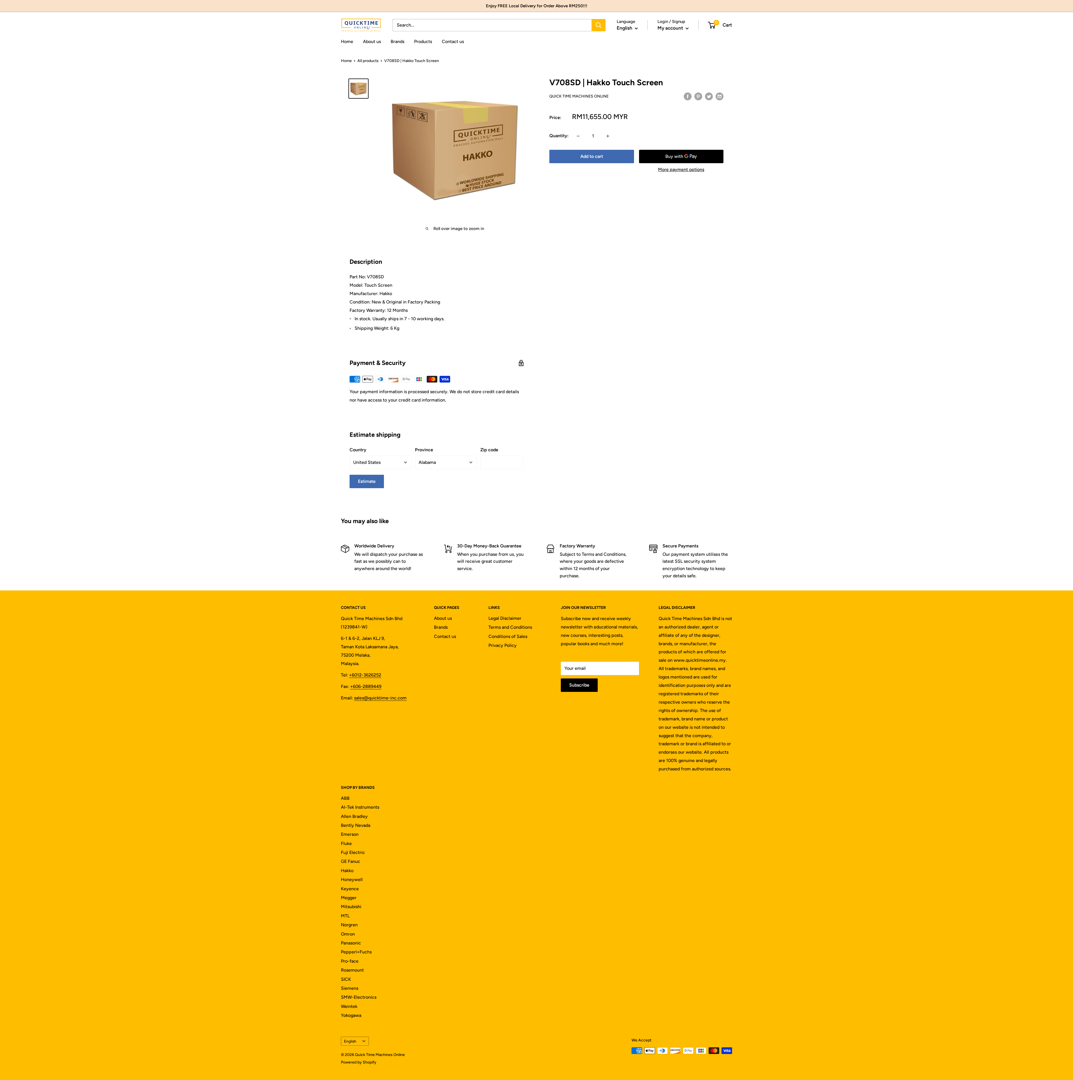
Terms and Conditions (510, 627)
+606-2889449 (365, 686)
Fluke (346, 843)
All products (368, 60)
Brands (397, 41)
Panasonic (351, 943)
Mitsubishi (351, 906)
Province (424, 449)
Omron (348, 934)
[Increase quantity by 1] (608, 136)
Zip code (489, 449)
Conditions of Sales (507, 636)
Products (423, 41)
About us (372, 41)
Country (358, 449)
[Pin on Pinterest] (698, 96)
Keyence (350, 888)
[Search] (599, 25)
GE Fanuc (350, 861)
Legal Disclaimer (504, 618)
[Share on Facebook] (688, 96)
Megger (349, 897)
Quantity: (559, 136)
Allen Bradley (354, 816)
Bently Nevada (355, 825)
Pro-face (350, 961)
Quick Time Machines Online (579, 96)
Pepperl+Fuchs (356, 952)
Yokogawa (351, 1015)
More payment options (681, 169)
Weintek (349, 1006)
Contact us (453, 41)
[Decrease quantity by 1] (578, 136)
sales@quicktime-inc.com (380, 698)
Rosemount (352, 970)
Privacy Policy (502, 645)
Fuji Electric (353, 852)
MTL (345, 915)
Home (347, 41)
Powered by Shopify (358, 1062)
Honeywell (352, 879)
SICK (346, 979)
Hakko (347, 870)
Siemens (349, 988)
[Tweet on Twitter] (709, 96)
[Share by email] (719, 96)
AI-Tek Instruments (360, 807)
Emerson (350, 834)
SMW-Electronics (358, 997)
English (350, 1041)
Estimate (367, 481)
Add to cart (591, 156)
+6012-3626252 (365, 675)
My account (670, 28)
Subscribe (579, 685)
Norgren (349, 924)
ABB (345, 798)
